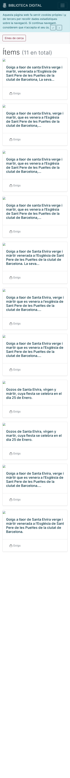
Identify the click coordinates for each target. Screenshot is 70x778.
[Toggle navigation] (62, 5)
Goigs (17, 93)
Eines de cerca (14, 38)
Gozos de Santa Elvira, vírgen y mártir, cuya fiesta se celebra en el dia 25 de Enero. (34, 393)
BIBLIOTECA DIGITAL (24, 5)
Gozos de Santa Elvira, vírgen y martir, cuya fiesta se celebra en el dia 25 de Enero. (34, 435)
